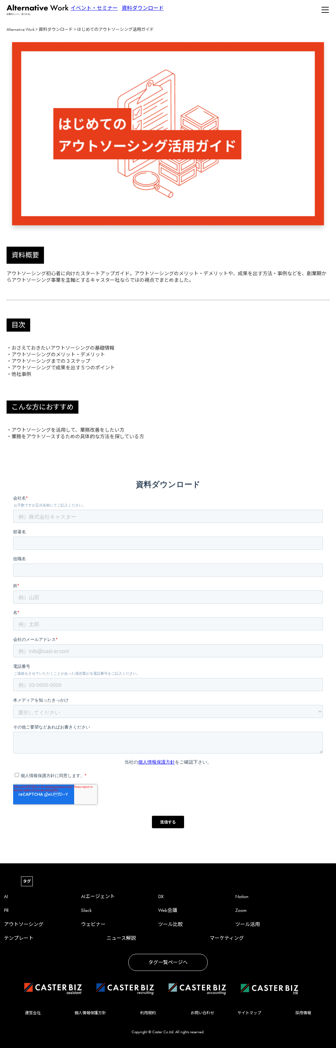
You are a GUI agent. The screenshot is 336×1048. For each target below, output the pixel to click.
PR (6, 910)
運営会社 (33, 1013)
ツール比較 (170, 924)
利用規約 (148, 1013)
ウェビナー (93, 924)
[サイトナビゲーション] (325, 10)
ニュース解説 (121, 938)
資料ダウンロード (143, 8)
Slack (86, 910)
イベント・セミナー (94, 8)
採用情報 (303, 1013)
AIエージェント (98, 896)
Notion (241, 896)
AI (6, 896)
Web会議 (167, 910)
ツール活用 (247, 924)
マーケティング (227, 938)
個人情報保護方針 (90, 1013)
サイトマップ (249, 1013)
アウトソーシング (23, 924)
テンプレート (18, 938)
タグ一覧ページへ (168, 962)
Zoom (240, 910)
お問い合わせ (202, 1013)
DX (161, 896)
